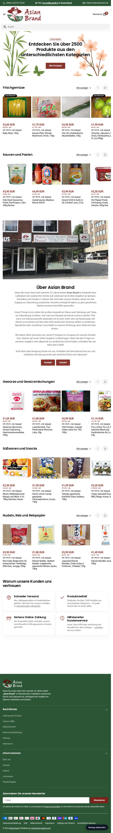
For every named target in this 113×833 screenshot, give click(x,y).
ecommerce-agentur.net (41, 828)
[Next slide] (105, 88)
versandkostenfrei (50, 3)
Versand (18, 130)
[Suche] (4, 27)
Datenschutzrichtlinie (52, 807)
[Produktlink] (17, 114)
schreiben (98, 627)
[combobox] (58, 27)
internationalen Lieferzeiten (28, 606)
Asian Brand (14, 828)
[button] (4, 14)
